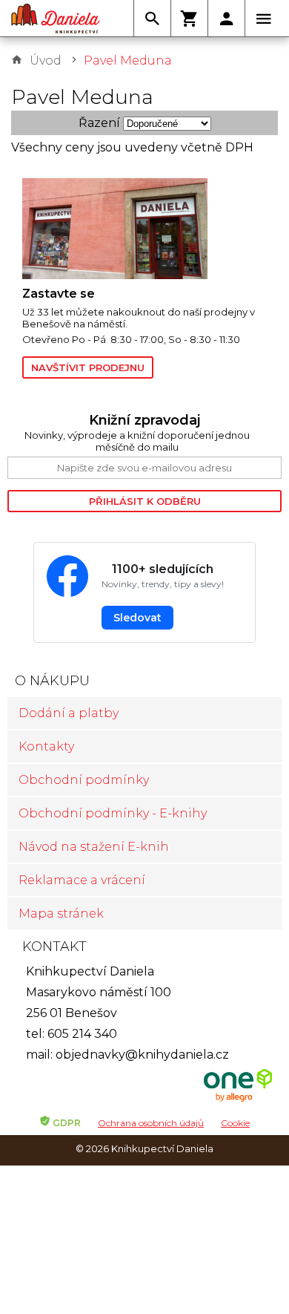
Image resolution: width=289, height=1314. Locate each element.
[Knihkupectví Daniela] (55, 18)
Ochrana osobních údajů (151, 1122)
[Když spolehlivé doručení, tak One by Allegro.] (238, 1100)
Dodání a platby (69, 713)
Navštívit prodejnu (87, 367)
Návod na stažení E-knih (94, 847)
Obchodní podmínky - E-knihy (113, 813)
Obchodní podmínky (84, 780)
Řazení (99, 123)
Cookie (235, 1122)
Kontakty (46, 746)
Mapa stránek (61, 913)
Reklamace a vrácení (82, 880)
